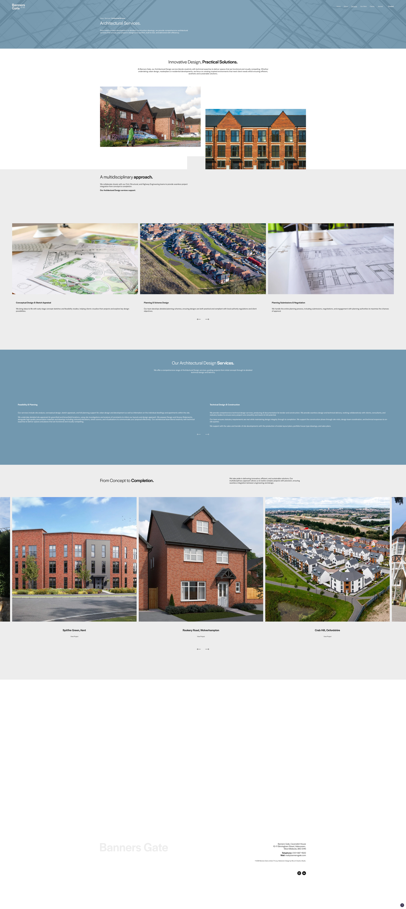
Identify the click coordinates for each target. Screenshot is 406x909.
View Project (74, 636)
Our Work (363, 6)
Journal (380, 6)
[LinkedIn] (304, 873)
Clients (372, 6)
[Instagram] (299, 873)
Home (339, 6)
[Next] (207, 319)
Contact (391, 6)
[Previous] (199, 319)
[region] (203, 268)
